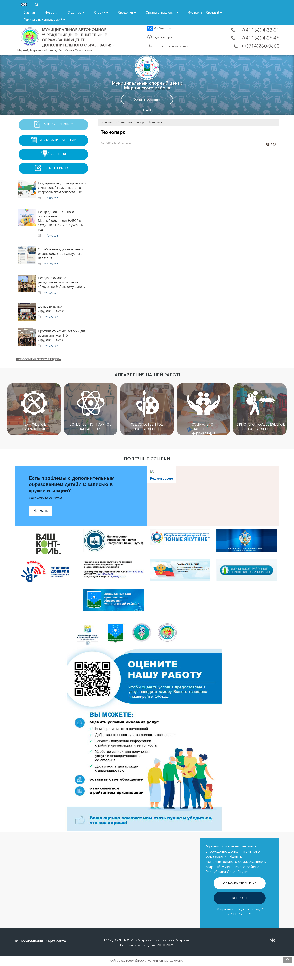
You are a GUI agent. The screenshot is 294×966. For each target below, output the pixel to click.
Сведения (126, 12)
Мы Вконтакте (163, 28)
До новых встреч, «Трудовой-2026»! (51, 308)
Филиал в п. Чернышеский (43, 19)
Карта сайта (55, 941)
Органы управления (161, 12)
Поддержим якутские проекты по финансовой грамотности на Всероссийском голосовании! (62, 187)
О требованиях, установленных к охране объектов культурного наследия (62, 253)
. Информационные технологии (155, 961)
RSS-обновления (29, 941)
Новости (51, 12)
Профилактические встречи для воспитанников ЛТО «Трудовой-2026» (62, 335)
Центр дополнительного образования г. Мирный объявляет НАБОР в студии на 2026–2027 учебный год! (61, 220)
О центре (74, 12)
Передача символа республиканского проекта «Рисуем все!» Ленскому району (61, 282)
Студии (100, 12)
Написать (40, 510)
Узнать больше (147, 99)
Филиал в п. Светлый (204, 12)
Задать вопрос (162, 37)
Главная (29, 12)
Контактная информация (170, 46)
